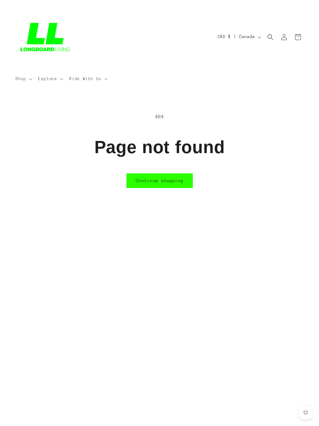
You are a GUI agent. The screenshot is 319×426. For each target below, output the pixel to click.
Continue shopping (159, 180)
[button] (23, 78)
